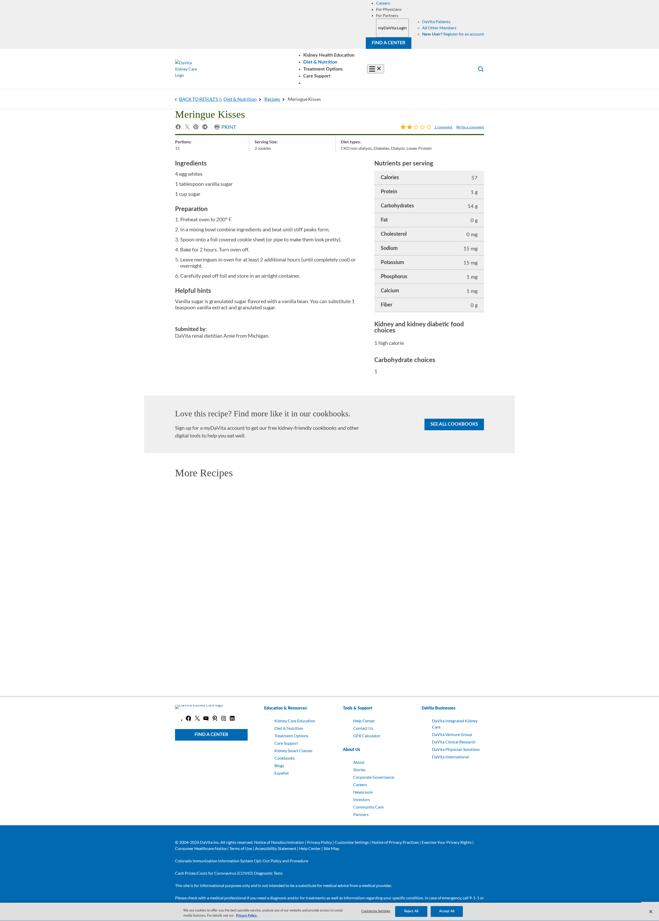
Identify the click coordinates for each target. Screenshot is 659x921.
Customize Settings (352, 842)
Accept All (446, 911)
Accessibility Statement (275, 848)
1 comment (443, 127)
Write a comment (470, 127)
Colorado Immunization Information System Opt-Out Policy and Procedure (241, 860)
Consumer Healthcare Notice (201, 848)
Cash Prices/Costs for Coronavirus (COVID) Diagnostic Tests (229, 873)
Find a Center (388, 43)
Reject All (411, 911)
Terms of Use (240, 848)
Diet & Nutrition (240, 99)
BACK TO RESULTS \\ (200, 99)
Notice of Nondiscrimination (279, 842)
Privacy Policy (319, 842)
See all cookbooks (454, 424)
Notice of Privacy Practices (395, 842)
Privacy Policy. (246, 915)
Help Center (310, 848)
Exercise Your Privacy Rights (447, 842)
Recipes (272, 99)
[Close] (650, 911)
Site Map (331, 848)
